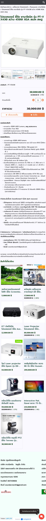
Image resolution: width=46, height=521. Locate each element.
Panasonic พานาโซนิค (37, 7)
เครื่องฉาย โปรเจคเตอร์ (20, 7)
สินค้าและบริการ (5, 7)
